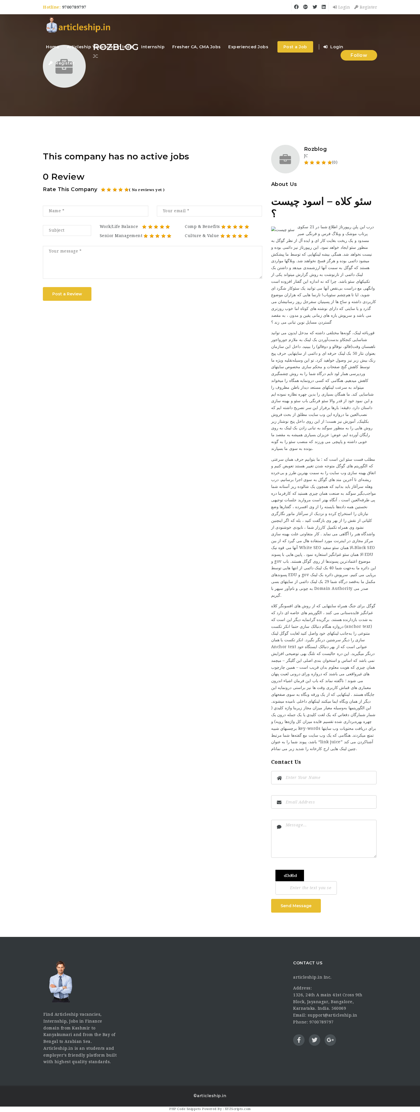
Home (52, 46)
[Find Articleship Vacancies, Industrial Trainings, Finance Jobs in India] (78, 25)
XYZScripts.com (238, 1109)
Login (343, 7)
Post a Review (67, 293)
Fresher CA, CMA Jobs (196, 46)
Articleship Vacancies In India (100, 46)
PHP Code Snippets (185, 1109)
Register (368, 7)
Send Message (296, 905)
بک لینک (291, 428)
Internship (153, 46)
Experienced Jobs (248, 46)
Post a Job (295, 46)
